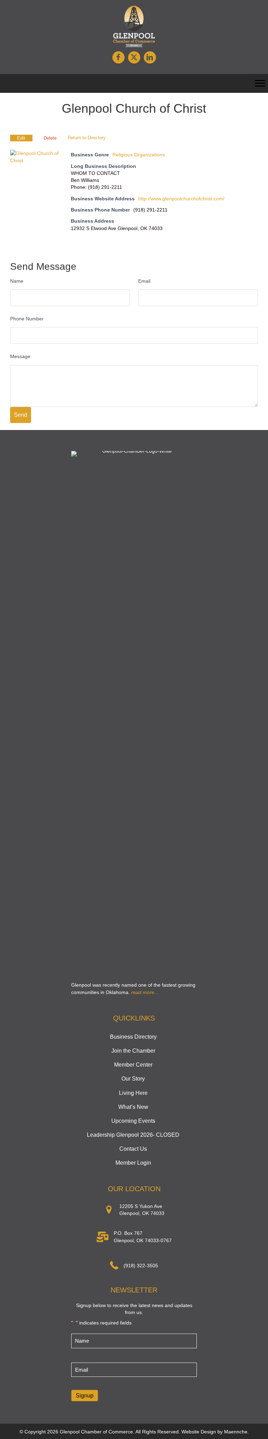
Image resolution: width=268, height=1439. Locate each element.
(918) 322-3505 (141, 1265)
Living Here (133, 1093)
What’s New (133, 1107)
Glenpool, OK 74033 (141, 1213)
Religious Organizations (138, 154)
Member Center (133, 1065)
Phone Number (27, 318)
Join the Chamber (133, 1051)
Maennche (235, 1431)
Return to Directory (87, 137)
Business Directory (133, 1037)
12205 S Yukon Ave (140, 1206)
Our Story (133, 1079)
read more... (144, 992)
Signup (85, 1396)
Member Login (133, 1163)
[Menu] (260, 83)
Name (16, 281)
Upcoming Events (133, 1121)
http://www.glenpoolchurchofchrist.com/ (181, 198)
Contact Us (133, 1149)
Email (144, 281)
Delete (50, 138)
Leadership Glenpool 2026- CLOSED (133, 1135)
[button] (118, 57)
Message (20, 356)
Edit (21, 138)
